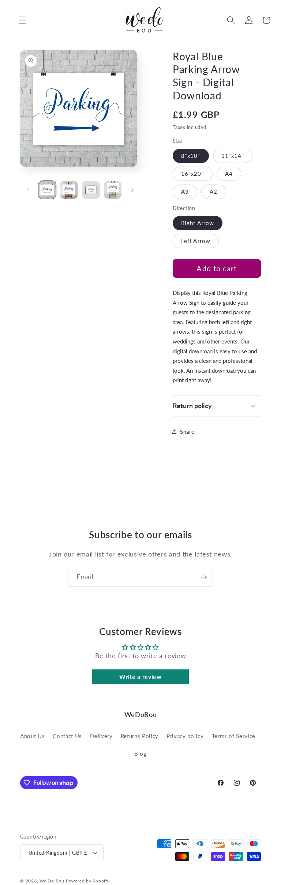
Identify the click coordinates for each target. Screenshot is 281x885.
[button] (17, 20)
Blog (140, 753)
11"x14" (232, 155)
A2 (213, 191)
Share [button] (187, 431)
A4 (229, 173)
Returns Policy (139, 736)
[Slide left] (28, 190)
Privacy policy (184, 736)
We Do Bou (52, 881)
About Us (32, 736)
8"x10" (191, 155)
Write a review (140, 676)
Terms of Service (234, 736)
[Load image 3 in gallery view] (91, 190)
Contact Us (67, 736)
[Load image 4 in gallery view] (113, 190)
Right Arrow (197, 223)
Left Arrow (195, 241)
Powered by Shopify (88, 881)
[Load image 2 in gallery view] (69, 190)
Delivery (101, 736)
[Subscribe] (204, 577)
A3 (185, 191)
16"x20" (192, 173)
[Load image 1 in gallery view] (47, 190)
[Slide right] (132, 190)
